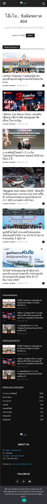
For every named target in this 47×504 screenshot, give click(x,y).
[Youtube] (29, 481)
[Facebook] (17, 481)
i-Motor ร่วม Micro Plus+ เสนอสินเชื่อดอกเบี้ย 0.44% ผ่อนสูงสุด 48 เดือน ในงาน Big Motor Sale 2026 (30, 315)
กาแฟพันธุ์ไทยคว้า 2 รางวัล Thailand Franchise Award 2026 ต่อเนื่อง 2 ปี (23, 155)
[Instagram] (23, 481)
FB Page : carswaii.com (12, 450)
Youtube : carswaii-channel (13, 456)
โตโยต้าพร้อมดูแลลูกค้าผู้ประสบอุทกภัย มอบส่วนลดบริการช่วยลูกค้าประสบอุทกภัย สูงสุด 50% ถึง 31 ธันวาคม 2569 (23, 275)
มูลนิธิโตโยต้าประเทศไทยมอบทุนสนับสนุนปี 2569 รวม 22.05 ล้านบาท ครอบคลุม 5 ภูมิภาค (23, 235)
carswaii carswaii (9, 85)
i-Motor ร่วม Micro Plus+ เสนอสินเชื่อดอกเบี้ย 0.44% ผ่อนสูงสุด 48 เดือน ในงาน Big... (22, 117)
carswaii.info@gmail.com (22, 464)
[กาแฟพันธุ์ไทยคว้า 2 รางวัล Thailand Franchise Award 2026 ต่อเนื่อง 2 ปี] (23, 139)
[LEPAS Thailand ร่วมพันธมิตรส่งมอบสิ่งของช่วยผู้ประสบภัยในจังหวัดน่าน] (23, 62)
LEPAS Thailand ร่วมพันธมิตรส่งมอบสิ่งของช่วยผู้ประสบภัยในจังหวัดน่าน (23, 79)
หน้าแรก (30, 35)
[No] (44, 495)
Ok (24, 500)
